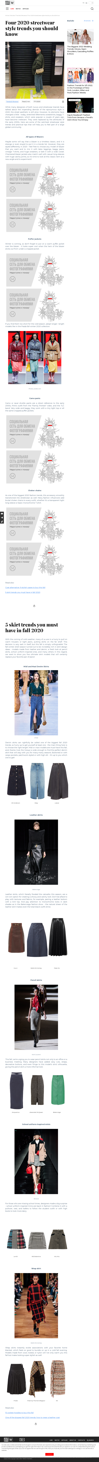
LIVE (12, 8)
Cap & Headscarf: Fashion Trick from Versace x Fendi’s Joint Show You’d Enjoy (80, 117)
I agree (49, 1454)
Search (91, 1440)
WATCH (18, 8)
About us (73, 1440)
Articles (12, 15)
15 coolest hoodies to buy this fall (19, 1413)
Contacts (81, 1440)
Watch (57, 1440)
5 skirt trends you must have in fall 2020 (22, 592)
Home (7, 15)
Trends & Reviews (21, 15)
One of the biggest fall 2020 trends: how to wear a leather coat (32, 1418)
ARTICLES (26, 8)
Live (51, 1440)
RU (83, 2)
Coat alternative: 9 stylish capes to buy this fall (25, 588)
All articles (87, 21)
